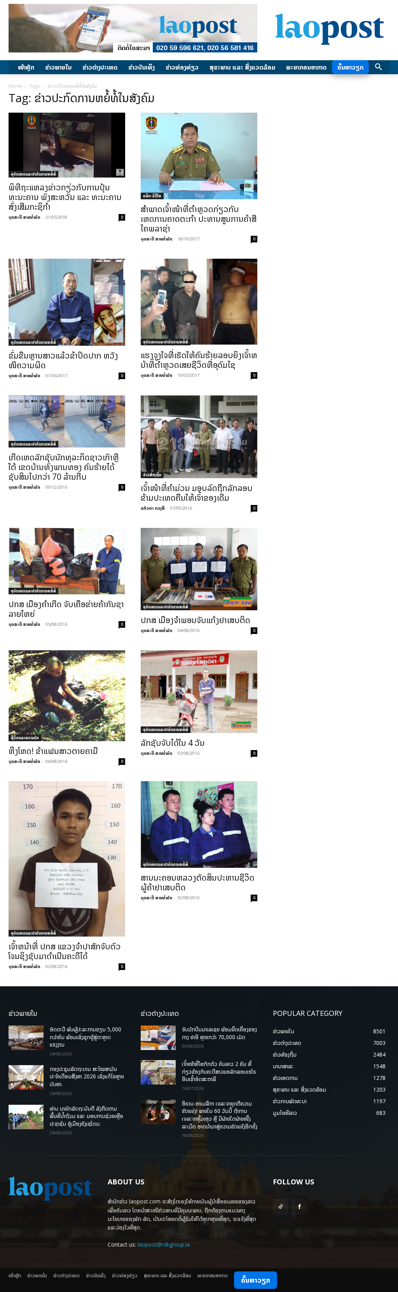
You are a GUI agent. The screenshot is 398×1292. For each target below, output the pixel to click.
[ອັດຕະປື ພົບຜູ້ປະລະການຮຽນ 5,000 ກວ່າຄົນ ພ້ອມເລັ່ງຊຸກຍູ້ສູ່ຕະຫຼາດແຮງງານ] (26, 1038)
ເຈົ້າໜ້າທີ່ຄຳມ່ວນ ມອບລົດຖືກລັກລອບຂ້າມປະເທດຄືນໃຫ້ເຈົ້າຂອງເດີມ (197, 492)
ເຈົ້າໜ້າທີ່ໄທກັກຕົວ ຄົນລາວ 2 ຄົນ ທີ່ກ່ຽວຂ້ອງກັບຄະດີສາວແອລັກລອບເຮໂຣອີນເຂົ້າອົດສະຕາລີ (219, 1071)
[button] (379, 67)
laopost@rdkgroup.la (164, 1244)
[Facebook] (299, 1206)
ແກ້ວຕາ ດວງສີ (153, 508)
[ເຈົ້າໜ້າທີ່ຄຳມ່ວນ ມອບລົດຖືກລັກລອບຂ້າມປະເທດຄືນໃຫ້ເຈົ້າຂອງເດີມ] (199, 436)
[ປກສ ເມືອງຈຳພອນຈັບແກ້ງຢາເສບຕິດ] (199, 569)
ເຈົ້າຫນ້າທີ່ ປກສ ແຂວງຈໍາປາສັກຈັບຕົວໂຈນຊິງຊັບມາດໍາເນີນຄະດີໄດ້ (65, 951)
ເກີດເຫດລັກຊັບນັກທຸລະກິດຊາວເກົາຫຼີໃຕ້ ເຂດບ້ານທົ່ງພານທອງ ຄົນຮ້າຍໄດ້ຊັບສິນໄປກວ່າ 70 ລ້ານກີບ (64, 467)
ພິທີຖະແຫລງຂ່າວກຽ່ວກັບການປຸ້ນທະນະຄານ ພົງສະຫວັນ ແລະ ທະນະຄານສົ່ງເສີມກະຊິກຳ (65, 197)
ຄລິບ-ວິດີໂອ (152, 196)
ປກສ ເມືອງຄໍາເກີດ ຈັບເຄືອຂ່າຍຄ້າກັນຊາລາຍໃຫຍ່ (66, 609)
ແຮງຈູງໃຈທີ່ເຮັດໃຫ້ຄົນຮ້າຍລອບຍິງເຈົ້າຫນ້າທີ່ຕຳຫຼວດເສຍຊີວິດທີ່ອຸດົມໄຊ (199, 360)
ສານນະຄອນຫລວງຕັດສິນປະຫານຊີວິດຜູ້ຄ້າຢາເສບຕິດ (198, 882)
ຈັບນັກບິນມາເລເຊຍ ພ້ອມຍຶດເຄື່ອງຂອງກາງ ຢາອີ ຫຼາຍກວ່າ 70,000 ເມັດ (219, 1033)
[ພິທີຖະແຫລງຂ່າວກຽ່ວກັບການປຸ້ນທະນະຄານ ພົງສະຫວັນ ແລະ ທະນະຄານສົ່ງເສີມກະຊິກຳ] (67, 145)
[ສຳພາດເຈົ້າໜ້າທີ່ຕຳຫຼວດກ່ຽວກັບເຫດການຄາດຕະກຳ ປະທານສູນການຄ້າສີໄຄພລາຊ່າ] (199, 156)
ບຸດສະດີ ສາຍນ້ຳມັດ (24, 217)
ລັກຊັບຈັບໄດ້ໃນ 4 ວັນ (173, 742)
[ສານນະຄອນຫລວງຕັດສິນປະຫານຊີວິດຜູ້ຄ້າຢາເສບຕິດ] (199, 824)
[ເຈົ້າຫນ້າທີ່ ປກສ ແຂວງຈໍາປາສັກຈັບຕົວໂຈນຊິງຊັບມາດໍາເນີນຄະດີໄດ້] (67, 859)
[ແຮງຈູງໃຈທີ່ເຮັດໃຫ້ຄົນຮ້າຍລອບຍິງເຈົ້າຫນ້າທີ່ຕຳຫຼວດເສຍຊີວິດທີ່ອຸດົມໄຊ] (199, 302)
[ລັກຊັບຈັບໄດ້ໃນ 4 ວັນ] (199, 691)
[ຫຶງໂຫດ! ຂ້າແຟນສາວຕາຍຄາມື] (67, 695)
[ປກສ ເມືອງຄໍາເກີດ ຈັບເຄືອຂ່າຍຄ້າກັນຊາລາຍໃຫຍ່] (67, 561)
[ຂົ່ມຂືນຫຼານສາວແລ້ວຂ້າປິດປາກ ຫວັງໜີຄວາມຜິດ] (67, 302)
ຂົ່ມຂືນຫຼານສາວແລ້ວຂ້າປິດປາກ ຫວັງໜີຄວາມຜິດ (63, 360)
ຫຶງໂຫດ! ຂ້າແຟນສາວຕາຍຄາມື (53, 750)
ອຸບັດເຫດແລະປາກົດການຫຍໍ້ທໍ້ (33, 174)
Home (15, 86)
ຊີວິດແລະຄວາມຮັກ (25, 737)
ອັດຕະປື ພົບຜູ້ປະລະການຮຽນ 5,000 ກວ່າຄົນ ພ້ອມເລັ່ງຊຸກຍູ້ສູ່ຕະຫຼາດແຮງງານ (85, 1037)
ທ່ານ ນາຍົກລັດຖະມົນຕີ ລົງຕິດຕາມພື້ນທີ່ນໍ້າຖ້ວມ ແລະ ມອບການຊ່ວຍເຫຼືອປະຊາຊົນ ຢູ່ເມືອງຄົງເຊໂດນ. (86, 1116)
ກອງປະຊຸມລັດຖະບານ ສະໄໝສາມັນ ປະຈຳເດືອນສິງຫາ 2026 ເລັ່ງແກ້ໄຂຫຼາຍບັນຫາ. (87, 1076)
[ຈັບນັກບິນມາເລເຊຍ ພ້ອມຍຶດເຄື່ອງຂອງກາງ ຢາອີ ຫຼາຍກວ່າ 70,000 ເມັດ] (158, 1038)
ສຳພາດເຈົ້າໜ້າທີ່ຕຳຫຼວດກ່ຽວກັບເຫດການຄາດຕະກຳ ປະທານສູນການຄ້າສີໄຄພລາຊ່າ (199, 219)
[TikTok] (280, 1206)
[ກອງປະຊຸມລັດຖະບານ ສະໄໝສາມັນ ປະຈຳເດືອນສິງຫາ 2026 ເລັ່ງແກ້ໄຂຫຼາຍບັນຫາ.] (26, 1077)
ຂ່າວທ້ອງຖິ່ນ (152, 474)
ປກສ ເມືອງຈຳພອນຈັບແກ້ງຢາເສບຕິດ (195, 620)
